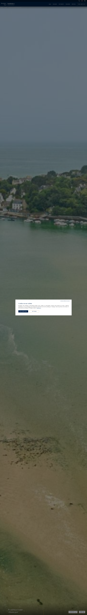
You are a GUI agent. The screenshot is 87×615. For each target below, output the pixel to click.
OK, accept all (23, 311)
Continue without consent (64, 300)
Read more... (39, 308)
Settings (34, 311)
